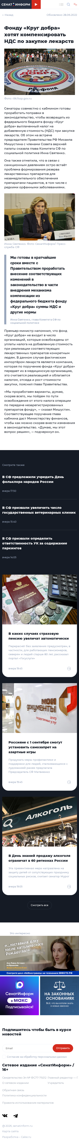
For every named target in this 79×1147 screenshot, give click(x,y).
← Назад (7, 14)
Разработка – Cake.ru (16, 1136)
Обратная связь (13, 1090)
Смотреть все (39, 905)
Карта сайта (10, 1131)
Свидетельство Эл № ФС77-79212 (24, 1077)
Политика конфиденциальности (24, 1095)
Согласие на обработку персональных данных (37, 1056)
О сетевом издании (15, 1082)
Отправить (63, 1048)
